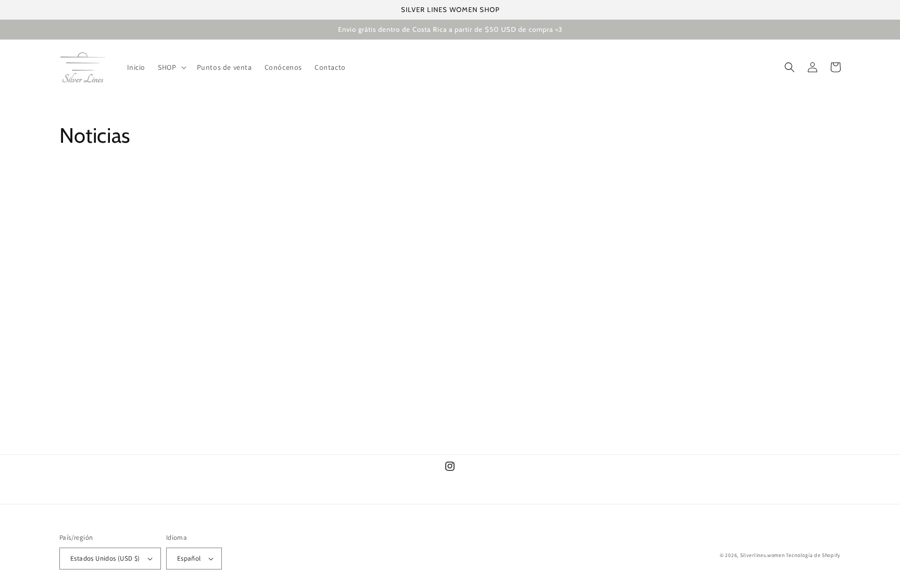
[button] (171, 67)
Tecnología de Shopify (813, 555)
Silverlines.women (762, 555)
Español (189, 558)
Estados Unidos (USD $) (105, 558)
